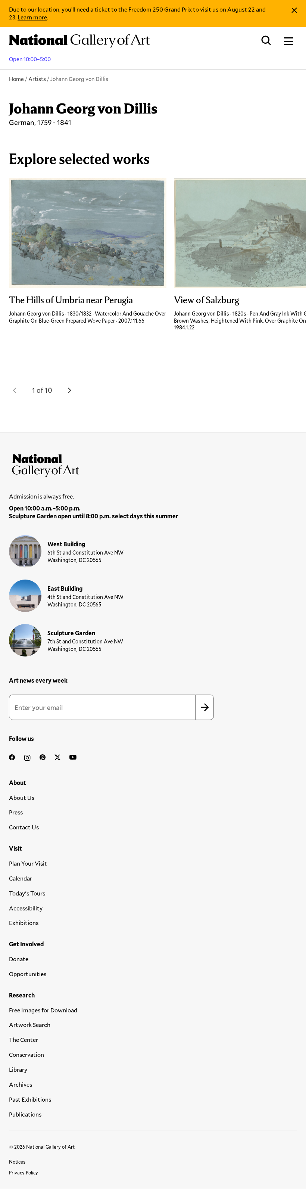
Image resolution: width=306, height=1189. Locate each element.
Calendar (20, 878)
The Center (23, 1039)
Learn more (32, 17)
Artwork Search (29, 1024)
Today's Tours (27, 893)
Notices (17, 1161)
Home (16, 79)
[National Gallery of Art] (153, 464)
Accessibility (26, 908)
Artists (37, 79)
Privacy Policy (23, 1172)
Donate (18, 959)
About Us (21, 797)
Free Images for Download (43, 1010)
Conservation (26, 1054)
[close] (294, 10)
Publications (25, 1114)
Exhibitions (23, 922)
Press (16, 812)
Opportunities (27, 974)
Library (18, 1069)
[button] (15, 390)
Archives (20, 1084)
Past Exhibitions (30, 1099)
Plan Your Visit (28, 863)
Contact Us (24, 827)
